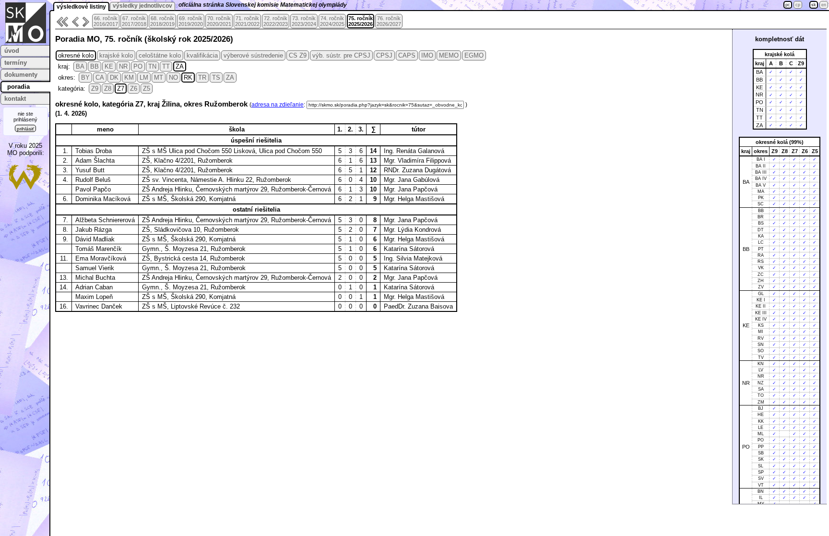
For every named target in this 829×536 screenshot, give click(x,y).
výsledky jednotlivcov (142, 5)
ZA (180, 66)
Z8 (107, 88)
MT (158, 77)
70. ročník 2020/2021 (219, 21)
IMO (427, 55)
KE (109, 66)
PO (137, 66)
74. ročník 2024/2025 (332, 21)
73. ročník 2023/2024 (304, 21)
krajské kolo (116, 55)
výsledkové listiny (81, 6)
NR (123, 66)
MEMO (449, 55)
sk (813, 4)
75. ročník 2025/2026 (360, 21)
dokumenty (20, 74)
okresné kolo (76, 55)
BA (80, 66)
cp (797, 4)
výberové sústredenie (253, 55)
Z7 (120, 88)
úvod (11, 50)
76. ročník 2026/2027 (389, 21)
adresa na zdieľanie (277, 104)
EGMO (474, 55)
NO (173, 77)
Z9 (94, 88)
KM (129, 77)
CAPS (406, 55)
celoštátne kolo (160, 55)
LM (144, 77)
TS (216, 77)
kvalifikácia (202, 55)
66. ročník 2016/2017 (106, 21)
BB (94, 66)
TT (166, 66)
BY (85, 77)
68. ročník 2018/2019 (162, 21)
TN (152, 66)
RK (188, 77)
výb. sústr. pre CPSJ (341, 55)
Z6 (133, 88)
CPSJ (384, 55)
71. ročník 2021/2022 (247, 21)
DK (114, 77)
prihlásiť (25, 128)
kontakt (15, 98)
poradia (18, 86)
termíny (15, 62)
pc (787, 4)
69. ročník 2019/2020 (190, 21)
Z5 (146, 88)
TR (202, 77)
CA (99, 77)
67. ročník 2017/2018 (134, 21)
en (823, 4)
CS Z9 (298, 55)
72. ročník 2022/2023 (275, 21)
